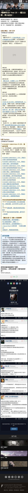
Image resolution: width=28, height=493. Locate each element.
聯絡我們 (22, 490)
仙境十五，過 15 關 (7, 109)
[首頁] (6, 4)
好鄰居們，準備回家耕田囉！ (10, 230)
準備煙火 (19, 129)
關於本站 (6, 490)
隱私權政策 (16, 490)
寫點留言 (14, 429)
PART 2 (20, 168)
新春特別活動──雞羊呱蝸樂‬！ (11, 220)
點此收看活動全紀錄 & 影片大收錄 (15, 125)
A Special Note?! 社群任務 (9, 226)
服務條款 (11, 490)
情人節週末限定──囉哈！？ (10, 222)
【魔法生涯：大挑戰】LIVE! (10, 81)
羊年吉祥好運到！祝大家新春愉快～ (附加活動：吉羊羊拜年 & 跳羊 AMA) (13, 204)
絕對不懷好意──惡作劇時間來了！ (12, 224)
